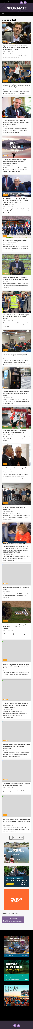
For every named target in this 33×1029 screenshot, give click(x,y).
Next (21, 838)
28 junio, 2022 (7, 206)
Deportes (5, 80)
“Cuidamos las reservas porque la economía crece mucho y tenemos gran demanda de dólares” (16, 122)
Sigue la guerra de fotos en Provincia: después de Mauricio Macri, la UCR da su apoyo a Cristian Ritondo (16, 47)
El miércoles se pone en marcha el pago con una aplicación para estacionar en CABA (16, 393)
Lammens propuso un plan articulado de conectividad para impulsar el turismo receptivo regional (15, 705)
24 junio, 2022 (7, 554)
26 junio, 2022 (7, 397)
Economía (5, 116)
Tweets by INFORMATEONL (10, 913)
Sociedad (5, 194)
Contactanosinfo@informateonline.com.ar (13, 920)
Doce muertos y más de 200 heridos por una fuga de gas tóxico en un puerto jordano (16, 316)
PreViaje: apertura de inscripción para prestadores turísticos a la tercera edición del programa (15, 161)
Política (5, 41)
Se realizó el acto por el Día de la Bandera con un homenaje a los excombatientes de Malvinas (16, 821)
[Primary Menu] (3, 14)
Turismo (5, 155)
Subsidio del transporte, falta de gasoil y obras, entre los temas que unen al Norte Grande (16, 666)
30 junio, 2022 (7, 51)
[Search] (29, 13)
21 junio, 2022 (7, 750)
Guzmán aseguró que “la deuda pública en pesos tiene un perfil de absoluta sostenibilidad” (16, 746)
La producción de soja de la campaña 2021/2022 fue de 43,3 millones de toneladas (14, 626)
